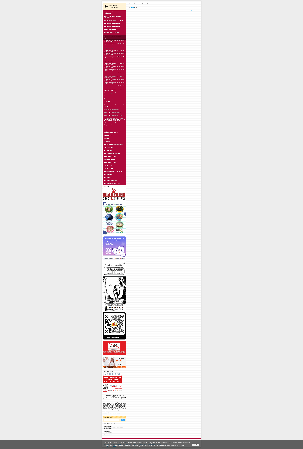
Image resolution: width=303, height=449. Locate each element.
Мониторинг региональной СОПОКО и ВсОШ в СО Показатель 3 (114, 48)
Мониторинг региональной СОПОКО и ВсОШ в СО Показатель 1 (114, 41)
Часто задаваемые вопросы (112, 153)
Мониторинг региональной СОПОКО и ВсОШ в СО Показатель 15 (114, 86)
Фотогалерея (107, 141)
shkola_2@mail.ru (111, 434)
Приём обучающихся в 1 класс (112, 112)
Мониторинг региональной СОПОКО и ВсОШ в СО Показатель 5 (114, 54)
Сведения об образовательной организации (112, 12)
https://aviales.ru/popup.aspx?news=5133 (111, 413)
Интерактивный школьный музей (113, 171)
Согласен (195, 444)
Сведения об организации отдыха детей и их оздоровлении (113, 131)
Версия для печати (195, 10)
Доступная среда (108, 98)
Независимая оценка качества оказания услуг (112, 17)
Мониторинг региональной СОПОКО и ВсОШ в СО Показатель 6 (114, 57)
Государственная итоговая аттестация (111, 33)
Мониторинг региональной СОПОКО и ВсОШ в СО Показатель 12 (114, 77)
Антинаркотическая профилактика (113, 144)
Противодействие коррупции (112, 23)
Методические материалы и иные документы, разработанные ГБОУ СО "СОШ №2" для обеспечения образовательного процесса (114, 120)
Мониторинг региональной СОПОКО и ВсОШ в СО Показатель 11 (114, 73)
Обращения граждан (109, 159)
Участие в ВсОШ (108, 168)
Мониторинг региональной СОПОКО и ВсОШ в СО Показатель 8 (114, 64)
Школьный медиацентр (110, 180)
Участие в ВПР (108, 165)
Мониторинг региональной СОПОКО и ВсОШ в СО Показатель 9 (114, 67)
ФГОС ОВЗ (107, 101)
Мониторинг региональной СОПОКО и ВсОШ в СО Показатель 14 (114, 83)
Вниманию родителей (110, 92)
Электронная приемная (110, 128)
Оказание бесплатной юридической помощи (114, 105)
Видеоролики (107, 135)
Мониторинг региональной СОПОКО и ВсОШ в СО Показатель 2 (114, 44)
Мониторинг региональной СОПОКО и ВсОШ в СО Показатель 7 (114, 60)
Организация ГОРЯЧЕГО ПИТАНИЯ (113, 20)
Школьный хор (108, 177)
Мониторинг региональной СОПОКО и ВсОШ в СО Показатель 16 (114, 90)
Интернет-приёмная (109, 125)
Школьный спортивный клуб (112, 183)
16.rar (132, 7)
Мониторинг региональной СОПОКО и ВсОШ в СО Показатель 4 (114, 51)
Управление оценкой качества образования (112, 37)
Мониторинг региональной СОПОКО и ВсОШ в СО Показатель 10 (114, 70)
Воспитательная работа (110, 29)
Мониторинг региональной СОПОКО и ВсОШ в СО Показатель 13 (114, 80)
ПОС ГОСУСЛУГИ (108, 150)
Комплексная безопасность (111, 109)
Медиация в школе (109, 147)
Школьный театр (108, 174)
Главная (106, 95)
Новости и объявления (110, 156)
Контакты (106, 138)
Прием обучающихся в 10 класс (113, 115)
